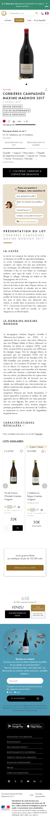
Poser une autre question (28, 221)
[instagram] (21, 781)
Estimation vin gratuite (19, 736)
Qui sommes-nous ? (17, 747)
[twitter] (15, 781)
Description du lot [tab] (14, 143)
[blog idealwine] (41, 781)
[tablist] (25, 144)
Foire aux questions (17, 772)
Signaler (38, 433)
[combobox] (8, 528)
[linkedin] (34, 781)
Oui (10, 692)
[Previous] (5, 486)
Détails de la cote (25, 567)
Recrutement (14, 742)
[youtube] (28, 781)
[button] (25, 53)
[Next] (44, 486)
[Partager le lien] (46, 89)
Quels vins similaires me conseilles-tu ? (30, 203)
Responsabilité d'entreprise (21, 752)
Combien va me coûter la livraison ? (29, 215)
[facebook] (9, 781)
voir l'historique (38, 608)
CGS (31, 795)
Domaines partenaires (19, 762)
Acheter (8, 20)
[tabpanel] (25, 157)
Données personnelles (40, 795)
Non (18, 692)
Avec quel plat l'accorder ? (26, 196)
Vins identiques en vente (17, 614)
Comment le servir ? (24, 210)
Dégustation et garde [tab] (36, 143)
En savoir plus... (8, 161)
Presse (10, 767)
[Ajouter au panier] (17, 528)
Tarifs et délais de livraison (21, 757)
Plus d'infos (7, 137)
